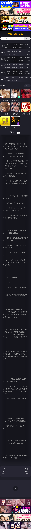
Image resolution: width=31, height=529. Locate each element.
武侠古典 (27, 71)
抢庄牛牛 (27, 47)
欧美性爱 (27, 58)
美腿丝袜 (7, 67)
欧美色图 (21, 64)
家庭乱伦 (14, 71)
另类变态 (27, 60)
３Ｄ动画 (27, 51)
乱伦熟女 (21, 60)
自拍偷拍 (14, 51)
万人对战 (21, 44)
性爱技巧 (27, 74)
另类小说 (14, 74)
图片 (2, 66)
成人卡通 (21, 58)
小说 (2, 72)
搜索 (27, 38)
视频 (2, 52)
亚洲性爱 (7, 58)
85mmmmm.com (15, 34)
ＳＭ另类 (27, 54)
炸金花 (14, 47)
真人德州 (14, 44)
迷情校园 (7, 74)
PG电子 (8, 44)
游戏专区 (27, 44)
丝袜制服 (14, 54)
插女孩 (7, 77)
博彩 (2, 46)
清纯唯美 (14, 67)
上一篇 (4, 471)
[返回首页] (29, 525)
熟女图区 (21, 67)
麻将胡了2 (7, 47)
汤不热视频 (28, 77)
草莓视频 (21, 77)
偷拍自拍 (14, 58)
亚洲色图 (14, 64)
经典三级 (14, 60)
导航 (2, 79)
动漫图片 (27, 64)
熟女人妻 (7, 54)
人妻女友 (21, 71)
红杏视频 (7, 80)
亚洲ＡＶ (7, 51)
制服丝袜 (7, 60)
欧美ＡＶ (21, 51)
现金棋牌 (21, 47)
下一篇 (27, 471)
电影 (2, 59)
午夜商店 (14, 77)
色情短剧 (14, 80)
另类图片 (27, 67)
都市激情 (7, 71)
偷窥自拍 (7, 64)
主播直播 (21, 54)
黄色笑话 (21, 74)
